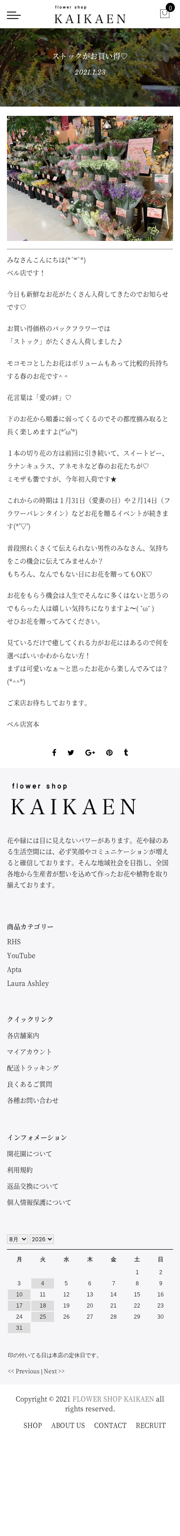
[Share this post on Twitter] (70, 744)
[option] (90, 178)
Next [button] (150, 178)
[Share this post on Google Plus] (90, 744)
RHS (14, 941)
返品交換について (33, 1185)
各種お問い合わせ (33, 1100)
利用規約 (20, 1169)
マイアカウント (29, 1051)
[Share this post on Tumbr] (126, 744)
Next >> (54, 1371)
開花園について (29, 1153)
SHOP (33, 1424)
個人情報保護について (39, 1202)
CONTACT (110, 1424)
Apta (14, 968)
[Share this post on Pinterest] (109, 744)
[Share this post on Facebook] (54, 744)
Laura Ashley (28, 982)
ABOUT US (68, 1424)
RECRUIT (151, 1424)
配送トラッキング (33, 1067)
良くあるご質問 (29, 1083)
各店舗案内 (23, 1035)
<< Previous (24, 1371)
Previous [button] (29, 178)
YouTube (21, 955)
